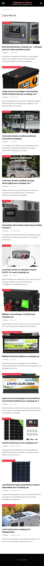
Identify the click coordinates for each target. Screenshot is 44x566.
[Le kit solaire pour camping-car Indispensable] (22, 515)
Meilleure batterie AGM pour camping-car (21, 356)
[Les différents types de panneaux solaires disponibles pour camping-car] (22, 471)
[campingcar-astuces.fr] (22, 3)
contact (24, 560)
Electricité (6, 22)
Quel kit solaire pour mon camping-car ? (20, 443)
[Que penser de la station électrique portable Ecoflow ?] (22, 211)
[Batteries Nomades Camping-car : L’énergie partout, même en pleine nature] (22, 33)
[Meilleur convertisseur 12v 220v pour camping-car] (22, 300)
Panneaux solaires (9, 460)
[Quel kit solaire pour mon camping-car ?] (22, 429)
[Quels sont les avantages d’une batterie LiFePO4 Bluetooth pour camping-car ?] (22, 77)
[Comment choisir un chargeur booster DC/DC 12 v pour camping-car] (22, 255)
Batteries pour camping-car (12, 67)
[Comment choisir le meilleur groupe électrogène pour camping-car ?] (22, 166)
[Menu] (3, 3)
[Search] (41, 3)
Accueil (4, 9)
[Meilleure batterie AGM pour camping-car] (22, 342)
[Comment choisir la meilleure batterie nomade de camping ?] (22, 122)
